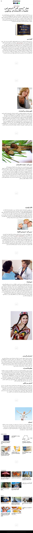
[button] (14, 3)
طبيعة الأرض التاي (20, 42)
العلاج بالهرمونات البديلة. (20, 235)
